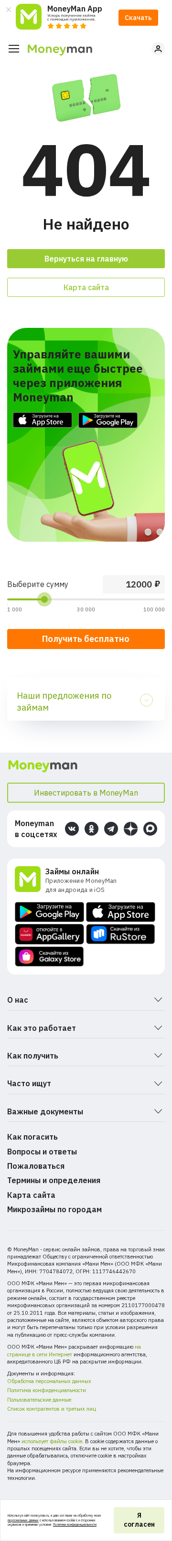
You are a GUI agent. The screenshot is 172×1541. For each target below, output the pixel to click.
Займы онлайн (72, 871)
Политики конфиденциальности (75, 1524)
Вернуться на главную (86, 258)
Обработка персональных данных (49, 1381)
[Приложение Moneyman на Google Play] (49, 912)
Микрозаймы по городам (54, 1209)
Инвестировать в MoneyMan (86, 792)
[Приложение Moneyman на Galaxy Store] (49, 956)
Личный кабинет (158, 48)
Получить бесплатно (85, 638)
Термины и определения (53, 1180)
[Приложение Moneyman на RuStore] (120, 934)
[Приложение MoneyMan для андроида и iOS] (30, 880)
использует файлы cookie (52, 1441)
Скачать (138, 17)
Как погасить (32, 1137)
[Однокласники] (91, 829)
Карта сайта (86, 287)
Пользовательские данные (39, 1399)
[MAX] (150, 829)
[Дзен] (131, 829)
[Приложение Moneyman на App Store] (120, 912)
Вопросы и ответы (42, 1151)
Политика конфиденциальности (46, 1390)
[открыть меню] (14, 48)
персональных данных (23, 1520)
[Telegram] (111, 829)
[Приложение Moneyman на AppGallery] (49, 934)
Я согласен (139, 1520)
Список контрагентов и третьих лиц (51, 1408)
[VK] (72, 829)
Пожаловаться (35, 1166)
